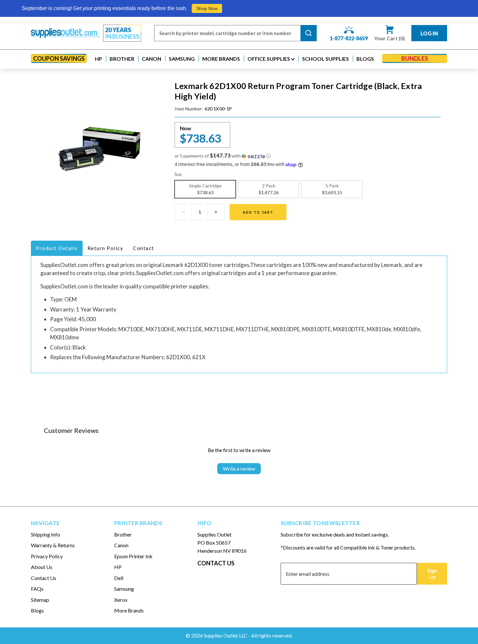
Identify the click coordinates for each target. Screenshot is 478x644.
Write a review (239, 468)
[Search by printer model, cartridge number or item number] (308, 33)
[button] (98, 59)
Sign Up (432, 573)
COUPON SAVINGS (59, 58)
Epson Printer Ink (133, 556)
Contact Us (43, 578)
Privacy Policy (47, 556)
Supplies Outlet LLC (225, 635)
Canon (121, 545)
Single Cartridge (205, 189)
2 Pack (269, 189)
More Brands (129, 610)
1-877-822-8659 (349, 38)
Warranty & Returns (53, 545)
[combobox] (227, 33)
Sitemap (40, 600)
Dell (118, 578)
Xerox (120, 600)
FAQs (37, 589)
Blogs (37, 610)
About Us (41, 567)
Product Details (57, 248)
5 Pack (332, 189)
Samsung (124, 589)
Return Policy (105, 248)
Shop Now (191, 8)
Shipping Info (45, 534)
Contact (143, 248)
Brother (123, 534)
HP (118, 567)
